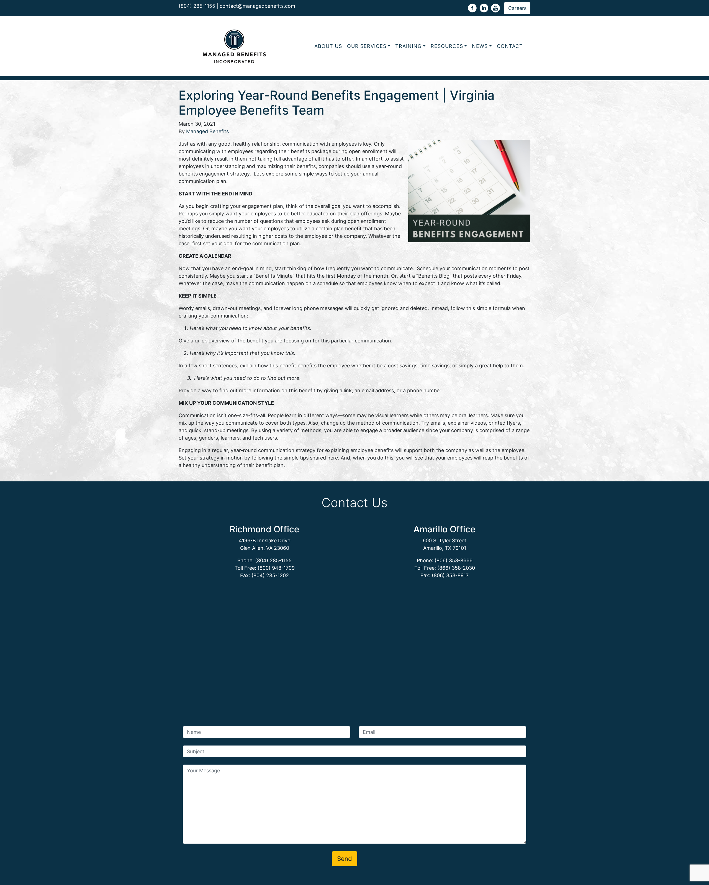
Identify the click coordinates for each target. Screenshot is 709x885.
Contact (510, 46)
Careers (517, 8)
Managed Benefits (207, 131)
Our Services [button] (366, 46)
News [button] (480, 46)
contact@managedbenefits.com (257, 6)
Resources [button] (447, 46)
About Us (328, 46)
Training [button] (408, 46)
